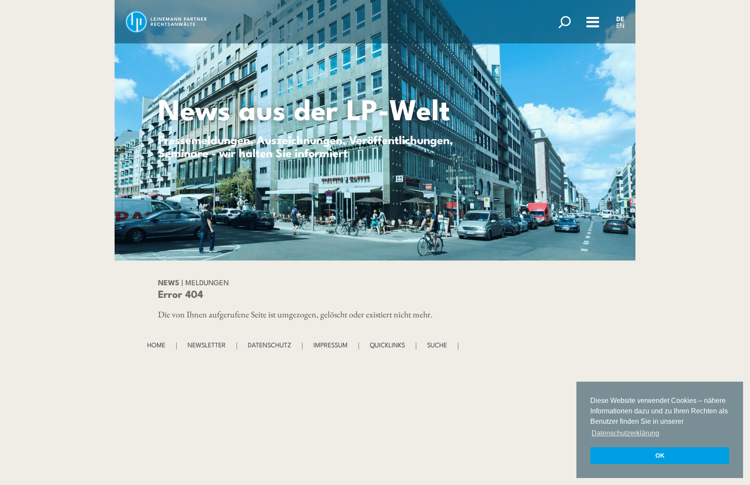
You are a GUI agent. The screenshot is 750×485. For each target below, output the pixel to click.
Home (156, 346)
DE (620, 19)
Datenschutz (269, 346)
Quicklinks (387, 346)
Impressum (330, 346)
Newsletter (207, 346)
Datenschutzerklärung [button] (625, 433)
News (168, 283)
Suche (437, 346)
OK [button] (659, 455)
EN (620, 26)
